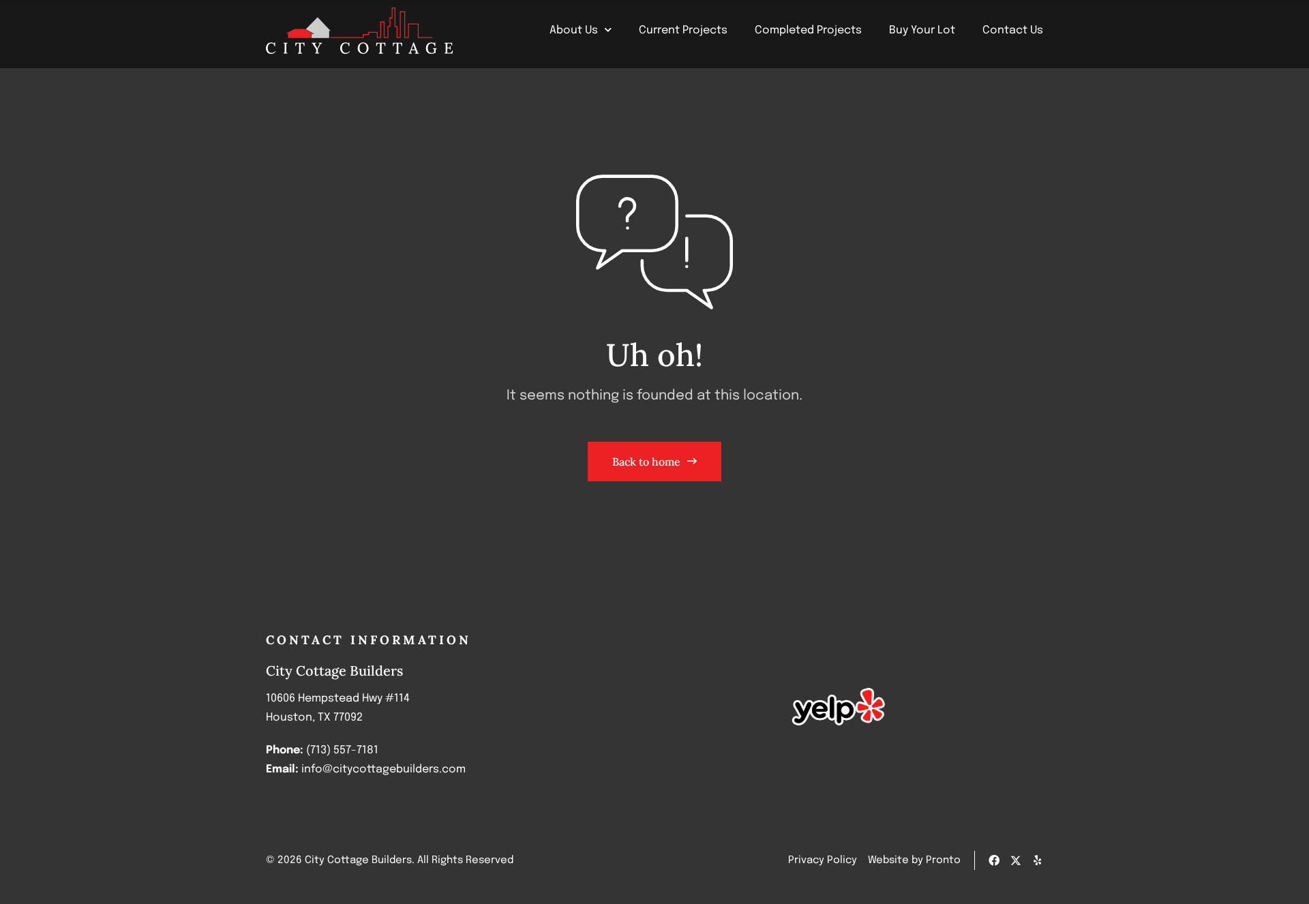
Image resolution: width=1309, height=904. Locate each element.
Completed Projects (808, 30)
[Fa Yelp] (1037, 860)
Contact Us (1012, 30)
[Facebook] (994, 860)
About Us (574, 30)
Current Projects (683, 30)
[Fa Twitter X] (1015, 860)
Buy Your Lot (922, 30)
